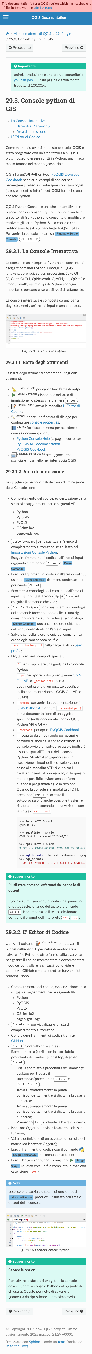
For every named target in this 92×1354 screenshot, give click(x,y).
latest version (43, 7)
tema (62, 1342)
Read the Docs (17, 1346)
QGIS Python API (30, 708)
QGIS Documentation (49, 17)
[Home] (7, 34)
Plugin (63, 34)
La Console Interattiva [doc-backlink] (42, 251)
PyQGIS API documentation (38, 444)
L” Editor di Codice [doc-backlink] (37, 932)
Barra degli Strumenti (33, 126)
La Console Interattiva (28, 121)
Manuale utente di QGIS (32, 34)
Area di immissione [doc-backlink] (35, 471)
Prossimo (72, 47)
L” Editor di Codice (25, 137)
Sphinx (34, 1342)
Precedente (21, 47)
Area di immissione (31, 131)
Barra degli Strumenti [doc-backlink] (37, 362)
